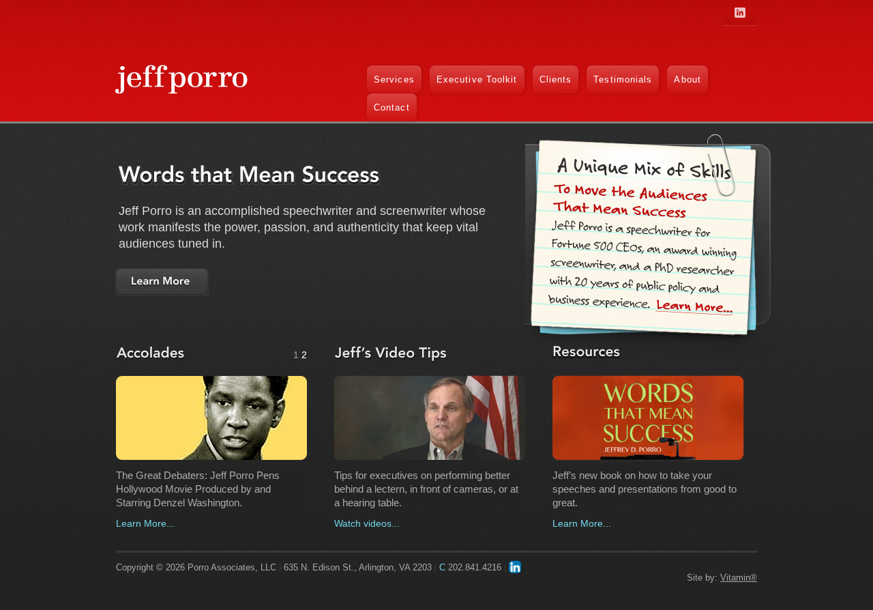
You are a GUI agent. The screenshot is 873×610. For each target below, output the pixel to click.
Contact (392, 107)
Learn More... (145, 523)
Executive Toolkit (477, 79)
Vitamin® (738, 577)
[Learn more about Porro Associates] (162, 282)
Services (394, 79)
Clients (555, 79)
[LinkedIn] (515, 567)
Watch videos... (367, 523)
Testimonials (622, 79)
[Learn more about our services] (696, 308)
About (687, 79)
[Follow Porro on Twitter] (740, 13)
